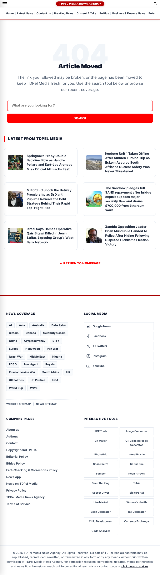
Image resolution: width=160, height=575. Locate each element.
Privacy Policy (16, 490)
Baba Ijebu (58, 325)
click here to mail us (134, 566)
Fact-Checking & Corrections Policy (32, 470)
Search (80, 118)
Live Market (101, 502)
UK (68, 372)
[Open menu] (5, 3)
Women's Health (136, 502)
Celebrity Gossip (54, 333)
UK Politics (16, 380)
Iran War (52, 348)
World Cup (16, 388)
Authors (12, 436)
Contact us (43, 13)
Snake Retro (100, 464)
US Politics (38, 380)
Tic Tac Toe (137, 464)
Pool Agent (31, 364)
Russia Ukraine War (22, 372)
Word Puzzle (137, 454)
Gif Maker (101, 440)
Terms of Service (18, 504)
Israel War (15, 356)
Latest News (25, 13)
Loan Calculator (101, 511)
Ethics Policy (15, 463)
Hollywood (32, 348)
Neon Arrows (136, 473)
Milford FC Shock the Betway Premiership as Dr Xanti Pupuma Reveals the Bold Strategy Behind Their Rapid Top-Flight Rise (49, 199)
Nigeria (57, 356)
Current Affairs (86, 13)
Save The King (101, 483)
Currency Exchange (136, 521)
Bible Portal (137, 492)
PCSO (13, 364)
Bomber (101, 473)
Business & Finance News (128, 13)
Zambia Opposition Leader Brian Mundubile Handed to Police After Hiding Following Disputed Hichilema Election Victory (127, 235)
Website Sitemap (18, 404)
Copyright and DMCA (21, 450)
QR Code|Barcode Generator (136, 442)
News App (13, 477)
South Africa (50, 372)
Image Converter (136, 431)
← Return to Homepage (80, 263)
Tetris (136, 483)
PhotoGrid (100, 454)
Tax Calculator (137, 511)
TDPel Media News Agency (80, 3)
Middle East (37, 356)
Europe (13, 348)
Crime (13, 340)
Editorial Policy (17, 456)
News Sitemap (46, 404)
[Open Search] (155, 4)
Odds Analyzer (100, 530)
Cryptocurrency (34, 340)
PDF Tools (101, 431)
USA (55, 380)
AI (10, 325)
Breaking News (63, 13)
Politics (104, 13)
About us (12, 429)
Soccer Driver (100, 492)
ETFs (55, 340)
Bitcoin (14, 333)
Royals (50, 364)
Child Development (101, 521)
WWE (34, 388)
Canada (31, 333)
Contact (12, 443)
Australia (38, 325)
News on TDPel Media (22, 483)
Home (10, 13)
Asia (22, 325)
